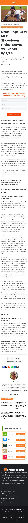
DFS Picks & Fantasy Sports (12, 24)
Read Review (20, 434)
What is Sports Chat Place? (8, 491)
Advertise (3, 500)
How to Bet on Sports (6, 488)
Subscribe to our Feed (7, 502)
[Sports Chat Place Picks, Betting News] (14, 2)
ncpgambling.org (18, 519)
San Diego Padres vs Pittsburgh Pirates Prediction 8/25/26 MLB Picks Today (20, 405)
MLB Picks (19, 27)
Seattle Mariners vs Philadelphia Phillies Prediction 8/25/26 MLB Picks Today (7, 415)
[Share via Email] (17, 367)
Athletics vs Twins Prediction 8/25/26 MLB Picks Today (7, 404)
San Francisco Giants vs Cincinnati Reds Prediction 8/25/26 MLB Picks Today (21, 415)
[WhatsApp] (12, 367)
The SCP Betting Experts (7, 493)
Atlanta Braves (14, 358)
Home (3, 24)
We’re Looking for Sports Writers (9, 495)
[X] (6, 367)
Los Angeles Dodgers (14, 361)
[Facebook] (3, 367)
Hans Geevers (6, 64)
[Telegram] (15, 367)
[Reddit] (9, 367)
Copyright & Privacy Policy (7, 498)
